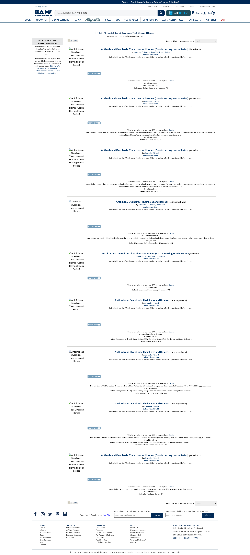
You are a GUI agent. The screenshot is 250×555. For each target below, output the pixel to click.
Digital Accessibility (103, 542)
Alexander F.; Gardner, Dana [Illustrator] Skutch (152, 52)
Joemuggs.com (138, 552)
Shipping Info (135, 537)
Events (166, 6)
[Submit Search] (161, 13)
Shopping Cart (135, 535)
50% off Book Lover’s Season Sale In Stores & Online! (126, 2)
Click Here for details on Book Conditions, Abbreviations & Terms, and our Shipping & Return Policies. (47, 69)
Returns (133, 542)
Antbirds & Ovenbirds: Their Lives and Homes (141, 201)
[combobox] (111, 13)
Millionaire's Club (207, 6)
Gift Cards (179, 6)
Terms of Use (150, 552)
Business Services (73, 532)
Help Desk (134, 528)
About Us (99, 530)
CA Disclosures (163, 552)
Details (171, 81)
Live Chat (106, 515)
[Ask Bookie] (178, 13)
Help (192, 6)
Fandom (43, 545)
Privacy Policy (175, 552)
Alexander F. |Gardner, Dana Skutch (151, 256)
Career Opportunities (104, 532)
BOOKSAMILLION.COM (121, 552)
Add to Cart (94, 73)
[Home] (42, 13)
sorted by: (191, 41)
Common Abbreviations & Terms (130, 36)
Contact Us (100, 537)
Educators (152, 6)
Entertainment (45, 540)
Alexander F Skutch (151, 303)
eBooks (43, 530)
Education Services (73, 535)
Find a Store (100, 528)
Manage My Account (138, 530)
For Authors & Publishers (105, 535)
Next (75, 40)
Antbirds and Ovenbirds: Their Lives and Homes (141, 300)
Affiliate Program (72, 530)
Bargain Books (45, 537)
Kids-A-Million (45, 532)
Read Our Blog (101, 540)
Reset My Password (138, 532)
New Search (112, 36)
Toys (42, 542)
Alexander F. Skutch (151, 101)
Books (42, 528)
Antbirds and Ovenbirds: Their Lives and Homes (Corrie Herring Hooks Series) (144, 49)
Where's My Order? (138, 540)
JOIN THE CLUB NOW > (185, 537)
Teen (42, 535)
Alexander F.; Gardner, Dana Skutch (151, 205)
